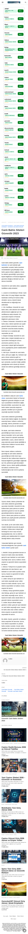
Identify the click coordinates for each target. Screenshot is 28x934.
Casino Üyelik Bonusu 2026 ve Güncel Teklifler (14, 748)
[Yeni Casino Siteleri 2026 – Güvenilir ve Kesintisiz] (14, 765)
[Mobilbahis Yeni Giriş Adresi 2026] (14, 796)
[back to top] (24, 930)
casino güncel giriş (7, 743)
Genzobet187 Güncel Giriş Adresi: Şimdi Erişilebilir (13, 902)
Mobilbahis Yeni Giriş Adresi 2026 (11, 809)
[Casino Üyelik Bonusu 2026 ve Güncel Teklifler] (14, 735)
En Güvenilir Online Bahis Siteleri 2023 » (15, 669)
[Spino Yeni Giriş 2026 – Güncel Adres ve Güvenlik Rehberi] (14, 856)
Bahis (3, 804)
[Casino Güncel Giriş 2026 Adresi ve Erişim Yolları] (14, 826)
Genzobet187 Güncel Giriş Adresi (11, 897)
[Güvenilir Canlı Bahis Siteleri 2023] (14, 709)
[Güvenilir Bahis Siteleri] (14, 2)
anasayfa (4, 222)
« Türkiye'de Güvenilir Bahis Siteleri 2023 (13, 676)
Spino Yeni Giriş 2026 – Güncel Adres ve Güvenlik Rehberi (13, 871)
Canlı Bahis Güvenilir (7, 225)
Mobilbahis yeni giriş (11, 804)
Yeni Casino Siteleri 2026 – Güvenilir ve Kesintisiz (13, 778)
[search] (25, 2)
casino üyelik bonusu (20, 743)
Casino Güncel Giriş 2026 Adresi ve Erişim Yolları (13, 839)
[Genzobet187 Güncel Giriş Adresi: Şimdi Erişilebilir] (14, 889)
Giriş (20, 11)
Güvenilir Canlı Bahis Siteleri (16, 222)
